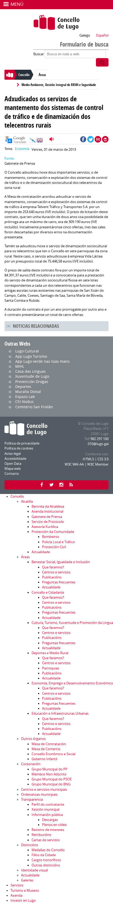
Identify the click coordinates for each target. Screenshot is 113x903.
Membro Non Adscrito (49, 774)
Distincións (29, 845)
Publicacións (51, 577)
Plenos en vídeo (54, 825)
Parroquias (50, 668)
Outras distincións (46, 865)
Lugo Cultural (27, 351)
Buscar (39, 54)
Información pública (47, 815)
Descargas (50, 820)
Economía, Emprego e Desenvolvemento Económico (72, 683)
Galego (84, 35)
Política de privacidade (21, 443)
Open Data (12, 463)
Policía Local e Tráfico (58, 542)
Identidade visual (34, 870)
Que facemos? (53, 567)
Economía (22, 149)
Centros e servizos (56, 572)
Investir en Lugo (23, 900)
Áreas (42, 74)
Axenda (16, 895)
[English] (40, 141)
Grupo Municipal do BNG (51, 784)
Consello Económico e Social (53, 754)
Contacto (11, 473)
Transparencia (32, 799)
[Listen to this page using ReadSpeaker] (52, 139)
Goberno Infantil (44, 759)
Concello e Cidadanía (48, 592)
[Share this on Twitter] (90, 139)
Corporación (30, 764)
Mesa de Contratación (49, 744)
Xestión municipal (45, 809)
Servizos (17, 885)
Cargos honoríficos (46, 860)
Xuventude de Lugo (32, 376)
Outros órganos (33, 738)
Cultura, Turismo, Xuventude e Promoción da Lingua (72, 623)
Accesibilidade (15, 458)
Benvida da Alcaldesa (48, 506)
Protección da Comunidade (53, 531)
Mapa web (12, 468)
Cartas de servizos (46, 840)
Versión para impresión (105, 139)
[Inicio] (56, 22)
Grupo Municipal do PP (50, 769)
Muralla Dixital (28, 391)
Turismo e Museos (25, 890)
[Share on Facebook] (83, 139)
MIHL (19, 366)
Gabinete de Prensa (47, 516)
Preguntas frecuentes (58, 582)
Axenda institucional (47, 511)
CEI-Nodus (24, 401)
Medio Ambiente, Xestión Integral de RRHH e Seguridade (59, 84)
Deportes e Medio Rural (50, 653)
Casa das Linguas (30, 371)
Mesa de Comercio (46, 749)
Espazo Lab (25, 396)
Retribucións (41, 835)
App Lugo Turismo (31, 356)
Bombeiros (50, 536)
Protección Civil (54, 547)
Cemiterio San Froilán (34, 406)
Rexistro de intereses (48, 830)
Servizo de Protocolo (48, 521)
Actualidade (41, 552)
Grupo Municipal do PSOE (52, 779)
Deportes (23, 386)
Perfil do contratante (48, 804)
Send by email (98, 139)
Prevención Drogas (31, 381)
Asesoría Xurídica (45, 526)
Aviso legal (12, 453)
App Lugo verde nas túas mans (42, 361)
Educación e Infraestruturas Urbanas (60, 713)
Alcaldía (27, 501)
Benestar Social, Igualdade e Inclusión (61, 562)
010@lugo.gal (98, 444)
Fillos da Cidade (44, 855)
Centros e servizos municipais (44, 789)
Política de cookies (18, 448)
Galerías (27, 880)
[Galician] (32, 141)
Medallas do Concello (48, 850)
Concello (23, 74)
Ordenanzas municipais (39, 794)
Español (102, 35)
